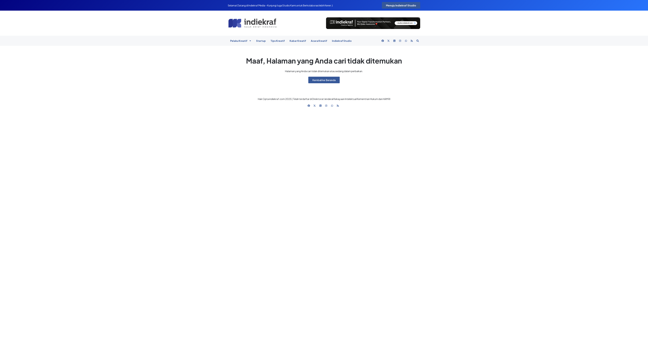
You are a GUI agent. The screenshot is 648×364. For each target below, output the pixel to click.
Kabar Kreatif (298, 40)
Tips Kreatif (278, 40)
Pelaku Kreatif (238, 40)
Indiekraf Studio (342, 40)
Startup (261, 40)
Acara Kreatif (319, 40)
